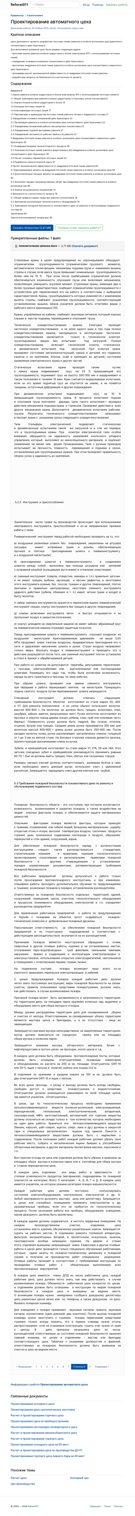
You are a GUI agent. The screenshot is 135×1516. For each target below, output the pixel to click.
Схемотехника (35, 15)
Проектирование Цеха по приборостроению (40, 1421)
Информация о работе (49, 1384)
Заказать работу (116, 4)
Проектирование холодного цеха (32, 1403)
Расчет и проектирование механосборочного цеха (44, 1432)
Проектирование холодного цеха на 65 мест (40, 1444)
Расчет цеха (19, 1477)
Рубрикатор (17, 15)
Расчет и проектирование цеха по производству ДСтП (46, 1450)
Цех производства (23, 1483)
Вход (86, 4)
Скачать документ (85, 246)
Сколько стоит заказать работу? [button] (79, 227)
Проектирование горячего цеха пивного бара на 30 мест (48, 1456)
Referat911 (33, 1506)
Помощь (97, 4)
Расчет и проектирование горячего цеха (37, 1415)
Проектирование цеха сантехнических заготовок (43, 1409)
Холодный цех (79, 1477)
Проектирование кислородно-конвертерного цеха (44, 1427)
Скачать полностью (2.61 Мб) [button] (32, 227)
